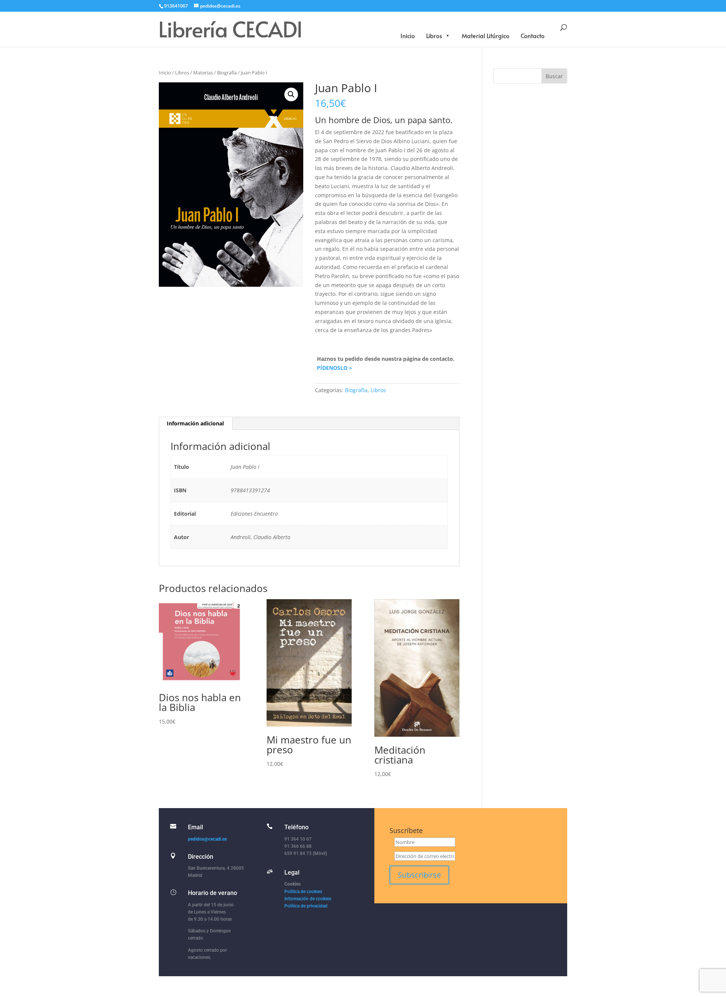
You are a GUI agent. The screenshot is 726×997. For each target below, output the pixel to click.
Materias (203, 72)
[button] (291, 94)
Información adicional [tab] (195, 423)
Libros (434, 35)
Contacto (532, 35)
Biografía (227, 72)
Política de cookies (303, 891)
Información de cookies (307, 898)
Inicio (407, 35)
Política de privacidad (305, 906)
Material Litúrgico (485, 35)
